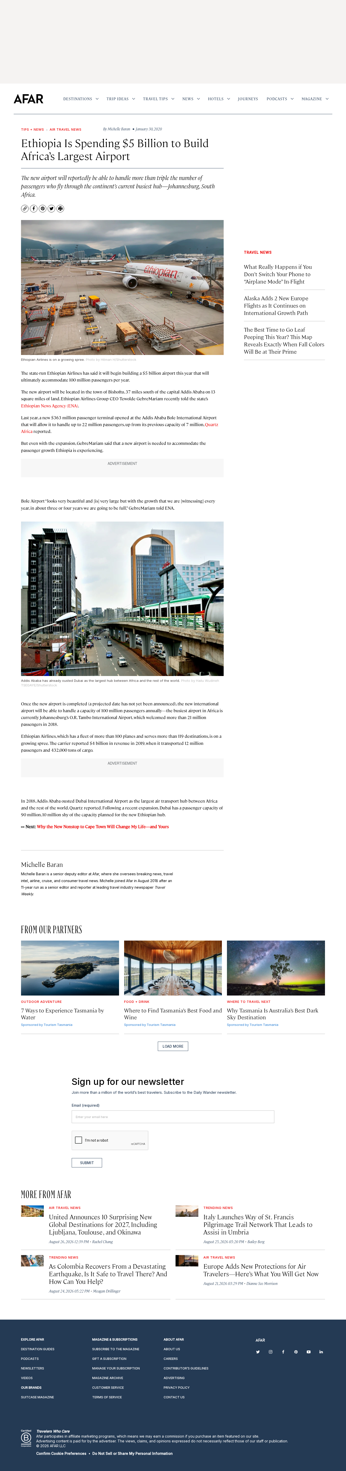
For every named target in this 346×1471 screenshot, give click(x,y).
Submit (87, 1163)
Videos (27, 1378)
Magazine (312, 98)
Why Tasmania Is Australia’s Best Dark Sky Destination (272, 1013)
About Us (172, 1349)
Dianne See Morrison (262, 1283)
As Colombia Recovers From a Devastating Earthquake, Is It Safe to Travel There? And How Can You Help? (108, 1273)
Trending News (218, 1208)
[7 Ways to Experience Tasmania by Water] (70, 968)
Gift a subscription (109, 1359)
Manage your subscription (116, 1368)
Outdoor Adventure (41, 1002)
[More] (97, 99)
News (188, 98)
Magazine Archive (107, 1378)
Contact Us (174, 1397)
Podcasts (277, 98)
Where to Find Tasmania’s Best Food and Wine (173, 1013)
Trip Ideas (118, 98)
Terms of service (107, 1397)
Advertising (174, 1378)
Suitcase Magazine (37, 1397)
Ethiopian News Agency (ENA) (49, 405)
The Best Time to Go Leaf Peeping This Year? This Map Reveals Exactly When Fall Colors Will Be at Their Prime (284, 340)
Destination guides (37, 1349)
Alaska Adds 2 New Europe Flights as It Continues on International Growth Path (276, 305)
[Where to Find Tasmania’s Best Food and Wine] (173, 968)
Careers (171, 1359)
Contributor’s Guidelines (186, 1368)
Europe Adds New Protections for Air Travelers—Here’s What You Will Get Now (261, 1270)
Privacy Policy (177, 1387)
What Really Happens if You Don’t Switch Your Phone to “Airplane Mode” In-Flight (278, 274)
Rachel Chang (102, 1241)
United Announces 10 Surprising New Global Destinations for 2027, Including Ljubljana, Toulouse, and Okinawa (103, 1224)
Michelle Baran (42, 864)
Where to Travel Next (249, 1002)
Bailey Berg (255, 1241)
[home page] (28, 98)
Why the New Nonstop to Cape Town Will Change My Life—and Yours (103, 826)
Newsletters (32, 1368)
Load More (173, 1046)
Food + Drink (137, 1002)
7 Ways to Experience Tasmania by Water (62, 1013)
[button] (61, 1453)
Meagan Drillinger (106, 1290)
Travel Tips (155, 98)
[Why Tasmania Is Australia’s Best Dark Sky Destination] (276, 968)
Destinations (77, 98)
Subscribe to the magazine (115, 1349)
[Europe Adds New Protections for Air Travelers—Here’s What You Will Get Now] (187, 1260)
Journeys (248, 98)
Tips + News (32, 129)
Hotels (216, 98)
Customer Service (108, 1387)
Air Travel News (66, 129)
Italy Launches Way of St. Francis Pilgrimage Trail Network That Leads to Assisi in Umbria (257, 1224)
